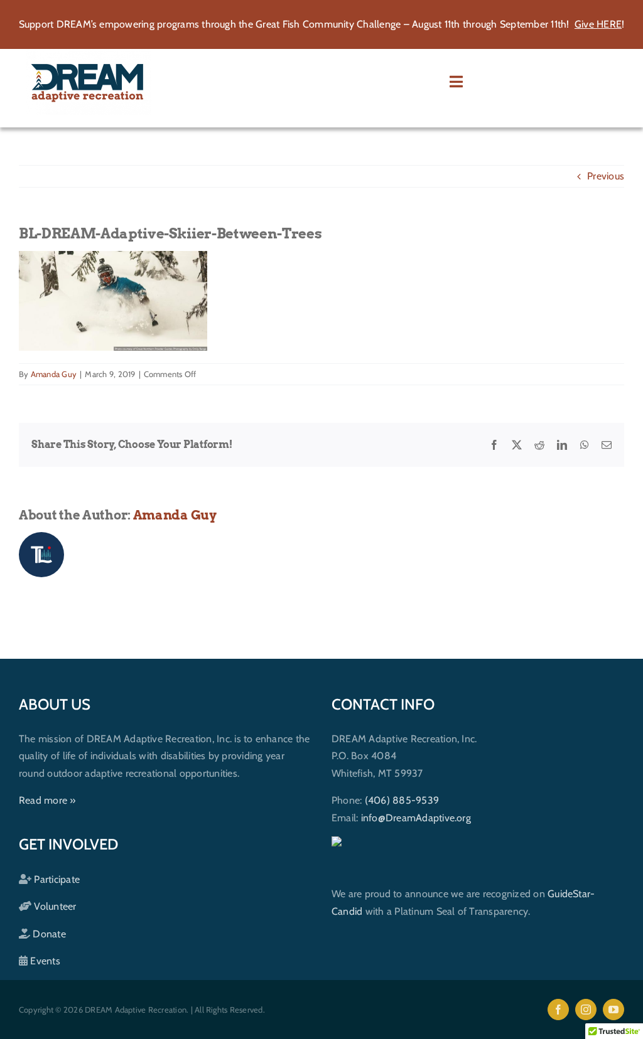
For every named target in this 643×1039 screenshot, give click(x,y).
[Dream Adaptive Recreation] (88, 54)
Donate (48, 934)
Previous (605, 176)
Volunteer (53, 906)
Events (44, 961)
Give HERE (598, 24)
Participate (55, 879)
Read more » (47, 800)
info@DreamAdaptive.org (416, 818)
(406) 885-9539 (402, 800)
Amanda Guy (54, 374)
